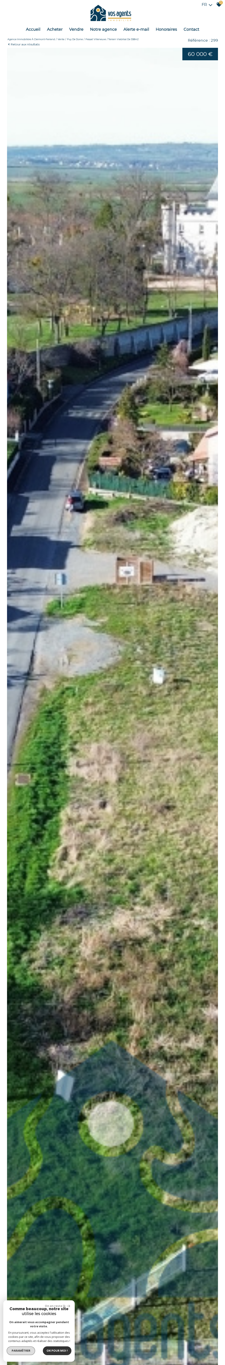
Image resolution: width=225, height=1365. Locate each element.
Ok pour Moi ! (57, 1351)
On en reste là (55, 1306)
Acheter (55, 29)
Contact (191, 29)
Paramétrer (21, 1351)
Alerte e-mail (136, 29)
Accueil (33, 29)
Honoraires (166, 29)
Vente (61, 39)
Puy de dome (75, 39)
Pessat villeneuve (95, 39)
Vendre (76, 29)
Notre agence (103, 29)
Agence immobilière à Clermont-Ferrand (31, 39)
